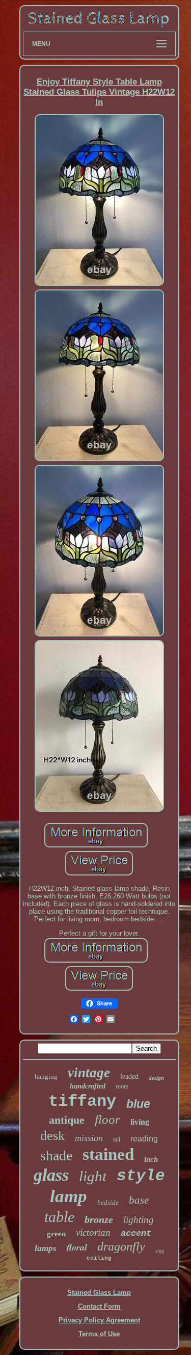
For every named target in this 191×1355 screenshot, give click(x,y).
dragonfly (121, 1246)
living (139, 1122)
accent (136, 1233)
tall (116, 1139)
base (139, 1200)
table (59, 1216)
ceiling (99, 1258)
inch (151, 1159)
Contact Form (99, 1306)
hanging (46, 1076)
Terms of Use (99, 1334)
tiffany (82, 1101)
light (92, 1176)
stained (108, 1154)
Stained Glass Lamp (99, 1292)
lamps (46, 1248)
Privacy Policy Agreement (99, 1320)
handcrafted (87, 1086)
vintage (89, 1072)
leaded (129, 1076)
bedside (108, 1202)
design (156, 1078)
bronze (99, 1219)
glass (51, 1174)
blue (138, 1103)
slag (159, 1251)
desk (52, 1135)
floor (107, 1119)
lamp (68, 1196)
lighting (138, 1219)
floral (77, 1247)
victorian (93, 1232)
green (56, 1234)
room (122, 1086)
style (141, 1176)
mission (89, 1138)
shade (56, 1155)
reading (144, 1138)
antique (67, 1119)
